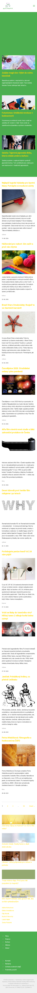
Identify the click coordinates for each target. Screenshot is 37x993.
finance (4, 603)
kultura (4, 89)
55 (24, 806)
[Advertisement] (18, 36)
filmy (3, 481)
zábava (4, 234)
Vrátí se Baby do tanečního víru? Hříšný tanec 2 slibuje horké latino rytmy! (17, 615)
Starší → (32, 806)
